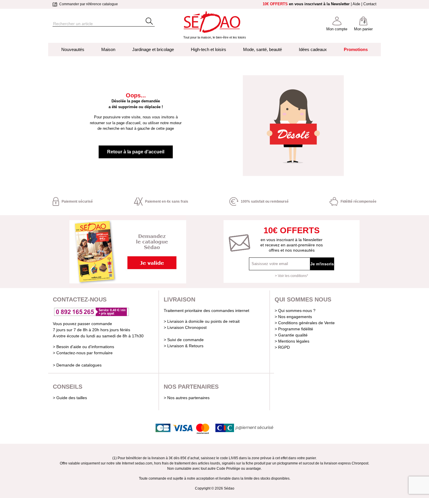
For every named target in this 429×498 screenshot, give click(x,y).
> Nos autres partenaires (187, 397)
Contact (369, 4)
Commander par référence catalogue (88, 4)
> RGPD (282, 347)
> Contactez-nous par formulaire (83, 352)
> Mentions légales (292, 341)
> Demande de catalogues (77, 365)
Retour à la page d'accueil (135, 151)
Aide (356, 4)
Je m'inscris (322, 264)
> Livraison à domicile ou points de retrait (202, 321)
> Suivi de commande (184, 339)
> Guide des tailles (70, 397)
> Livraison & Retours (183, 345)
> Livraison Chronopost (185, 327)
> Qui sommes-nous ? (295, 310)
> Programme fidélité (294, 329)
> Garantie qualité (291, 335)
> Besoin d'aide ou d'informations (83, 346)
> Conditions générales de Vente (305, 322)
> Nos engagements (293, 316)
